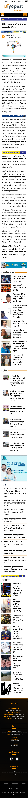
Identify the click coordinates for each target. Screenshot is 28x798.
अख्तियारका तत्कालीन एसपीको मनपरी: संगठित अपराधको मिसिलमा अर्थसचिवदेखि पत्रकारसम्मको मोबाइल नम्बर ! (15, 493)
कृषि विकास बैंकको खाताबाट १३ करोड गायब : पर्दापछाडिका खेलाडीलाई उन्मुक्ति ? (20, 334)
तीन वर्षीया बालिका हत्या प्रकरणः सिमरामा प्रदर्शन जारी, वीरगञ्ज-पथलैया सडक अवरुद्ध (17, 446)
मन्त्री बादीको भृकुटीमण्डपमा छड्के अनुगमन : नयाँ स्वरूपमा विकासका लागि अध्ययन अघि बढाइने (15, 569)
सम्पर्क (10, 788)
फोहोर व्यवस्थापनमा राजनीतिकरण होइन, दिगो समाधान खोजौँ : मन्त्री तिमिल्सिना (14, 512)
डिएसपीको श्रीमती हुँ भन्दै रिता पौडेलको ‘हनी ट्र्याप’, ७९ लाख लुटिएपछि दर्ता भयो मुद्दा (15, 503)
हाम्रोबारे (6, 784)
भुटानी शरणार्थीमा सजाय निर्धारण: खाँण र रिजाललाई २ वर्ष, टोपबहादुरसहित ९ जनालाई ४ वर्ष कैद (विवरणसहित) (20, 311)
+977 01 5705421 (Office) (16, 734)
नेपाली (15, 771)
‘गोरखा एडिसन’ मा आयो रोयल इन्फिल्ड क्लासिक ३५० (15, 520)
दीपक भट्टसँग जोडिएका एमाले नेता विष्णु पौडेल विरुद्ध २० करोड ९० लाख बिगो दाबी (19, 298)
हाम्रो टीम (18, 788)
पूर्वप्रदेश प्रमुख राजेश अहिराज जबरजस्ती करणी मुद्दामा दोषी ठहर (20, 323)
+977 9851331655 (15, 745)
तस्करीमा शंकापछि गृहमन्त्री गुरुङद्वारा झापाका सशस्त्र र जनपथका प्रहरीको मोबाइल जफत (18, 360)
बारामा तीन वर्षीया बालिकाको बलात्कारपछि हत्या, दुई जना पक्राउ (17, 435)
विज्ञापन (23, 784)
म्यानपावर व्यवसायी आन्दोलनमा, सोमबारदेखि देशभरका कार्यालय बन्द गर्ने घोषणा (17, 423)
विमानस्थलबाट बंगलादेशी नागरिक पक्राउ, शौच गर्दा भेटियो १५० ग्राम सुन (14, 536)
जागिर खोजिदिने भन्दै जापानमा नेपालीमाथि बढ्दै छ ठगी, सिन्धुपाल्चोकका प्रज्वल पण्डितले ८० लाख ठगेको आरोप (17, 381)
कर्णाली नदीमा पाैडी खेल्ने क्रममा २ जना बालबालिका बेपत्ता (15, 552)
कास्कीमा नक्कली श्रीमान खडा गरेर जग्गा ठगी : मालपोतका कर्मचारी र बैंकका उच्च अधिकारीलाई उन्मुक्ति (20, 346)
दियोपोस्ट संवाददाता (10, 35)
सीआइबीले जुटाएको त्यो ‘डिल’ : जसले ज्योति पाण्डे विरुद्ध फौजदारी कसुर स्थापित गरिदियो (14, 528)
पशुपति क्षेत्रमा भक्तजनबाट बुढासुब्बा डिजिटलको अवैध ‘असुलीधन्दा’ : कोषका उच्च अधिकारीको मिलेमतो (17, 396)
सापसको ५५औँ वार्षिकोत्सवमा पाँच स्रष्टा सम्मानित (19, 287)
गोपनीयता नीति (15, 784)
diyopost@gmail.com (16, 731)
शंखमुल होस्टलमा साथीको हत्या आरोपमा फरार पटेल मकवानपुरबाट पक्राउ (14, 544)
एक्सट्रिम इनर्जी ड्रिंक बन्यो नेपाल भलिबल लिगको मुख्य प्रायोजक (20, 278)
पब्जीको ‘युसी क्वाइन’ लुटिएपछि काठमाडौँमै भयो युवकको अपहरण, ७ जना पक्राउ (17, 410)
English (14, 774)
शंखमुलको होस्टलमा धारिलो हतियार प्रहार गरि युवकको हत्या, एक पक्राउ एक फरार (15, 560)
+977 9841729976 (15, 740)
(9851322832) (20, 716)
